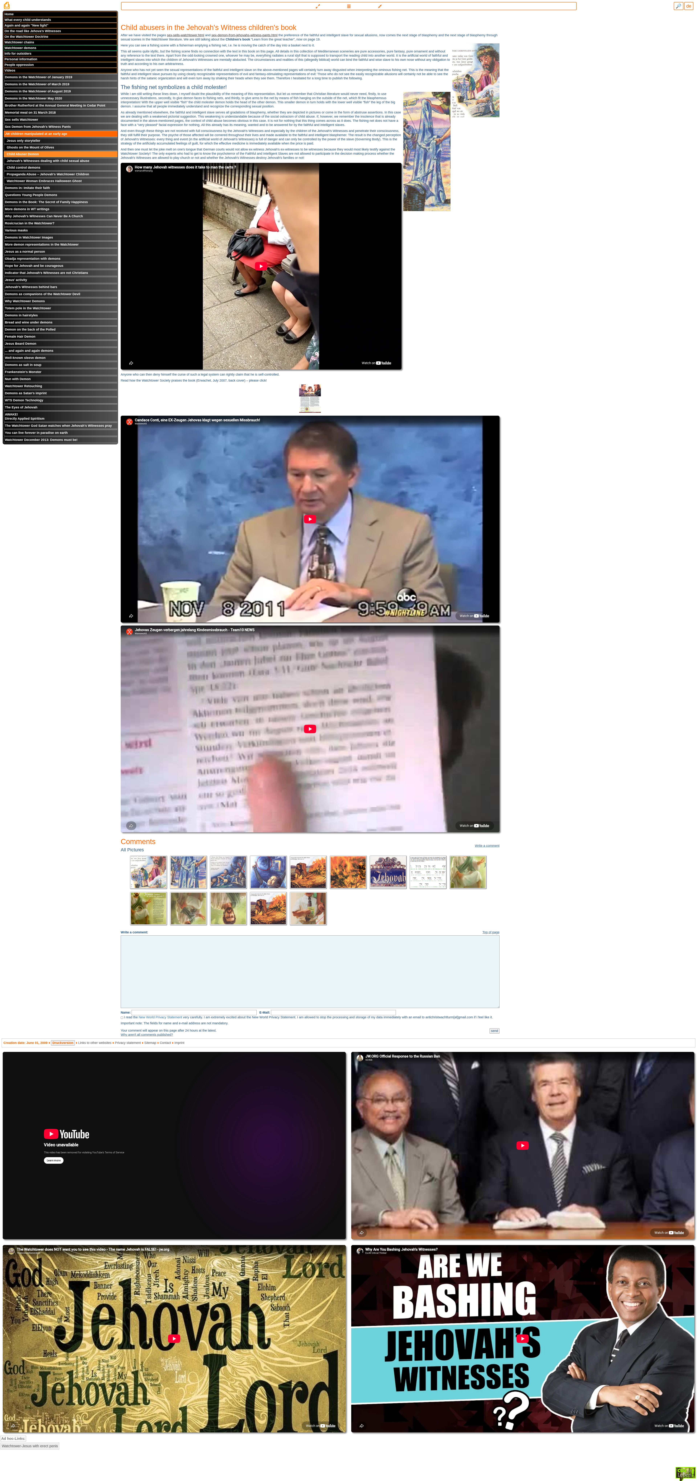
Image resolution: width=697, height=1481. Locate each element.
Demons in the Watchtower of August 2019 (38, 91)
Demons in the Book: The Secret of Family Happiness (46, 202)
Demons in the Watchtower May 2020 (33, 98)
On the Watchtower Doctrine (26, 36)
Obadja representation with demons (32, 258)
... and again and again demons (29, 351)
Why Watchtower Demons (25, 301)
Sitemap (150, 1043)
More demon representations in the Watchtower (42, 244)
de (688, 6)
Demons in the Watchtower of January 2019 (38, 77)
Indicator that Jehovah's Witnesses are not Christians (46, 273)
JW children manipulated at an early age (36, 134)
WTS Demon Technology (24, 400)
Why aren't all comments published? (147, 1034)
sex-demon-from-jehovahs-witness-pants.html (244, 35)
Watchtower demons (20, 48)
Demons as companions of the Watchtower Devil (42, 294)
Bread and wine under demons (28, 322)
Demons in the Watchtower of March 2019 (37, 84)
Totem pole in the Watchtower (28, 308)
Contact (165, 1043)
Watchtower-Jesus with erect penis (30, 1446)
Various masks (16, 230)
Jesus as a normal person (25, 251)
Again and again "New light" (26, 25)
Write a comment (487, 846)
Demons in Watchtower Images (29, 237)
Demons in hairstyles (21, 315)
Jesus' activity (16, 280)
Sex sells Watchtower (21, 119)
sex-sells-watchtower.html (185, 35)
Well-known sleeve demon (25, 358)
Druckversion (62, 1043)
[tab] (348, 4)
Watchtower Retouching (23, 386)
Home (9, 14)
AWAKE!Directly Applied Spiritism (24, 416)
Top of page (491, 932)
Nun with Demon (18, 379)
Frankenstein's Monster (23, 372)
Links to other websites (94, 1043)
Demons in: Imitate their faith (27, 188)
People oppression (19, 65)
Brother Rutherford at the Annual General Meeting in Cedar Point (55, 105)
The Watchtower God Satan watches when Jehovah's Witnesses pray (58, 425)
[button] (349, 6)
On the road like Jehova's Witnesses (33, 31)
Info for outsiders (18, 53)
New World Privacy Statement (160, 1017)
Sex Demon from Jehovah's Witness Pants (38, 127)
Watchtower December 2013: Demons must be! (41, 440)
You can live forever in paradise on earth (36, 433)
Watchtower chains (19, 42)
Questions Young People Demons (31, 195)
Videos (10, 70)
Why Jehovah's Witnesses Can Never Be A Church (44, 216)
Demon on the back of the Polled (30, 329)
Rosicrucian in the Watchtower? (29, 223)
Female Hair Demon (20, 336)
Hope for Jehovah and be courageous (34, 266)
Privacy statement (128, 1043)
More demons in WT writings (27, 209)
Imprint (179, 1043)
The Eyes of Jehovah (21, 407)
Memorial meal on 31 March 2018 (30, 112)
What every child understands (28, 20)
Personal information (21, 59)
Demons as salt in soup (23, 365)
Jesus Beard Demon (20, 343)
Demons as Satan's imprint (26, 393)
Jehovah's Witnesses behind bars (31, 287)
